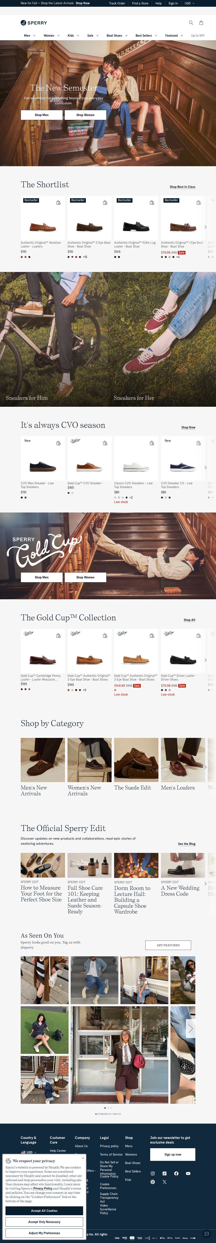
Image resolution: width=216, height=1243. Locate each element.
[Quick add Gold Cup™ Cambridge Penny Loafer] (58, 635)
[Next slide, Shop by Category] (205, 767)
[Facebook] (176, 1173)
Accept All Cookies (44, 1210)
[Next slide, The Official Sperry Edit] (205, 883)
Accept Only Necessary (44, 1222)
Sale (90, 35)
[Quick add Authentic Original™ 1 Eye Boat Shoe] (198, 202)
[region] (108, 227)
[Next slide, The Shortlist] (205, 227)
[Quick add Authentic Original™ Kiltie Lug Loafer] (151, 202)
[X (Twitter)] (164, 1181)
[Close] (83, 1158)
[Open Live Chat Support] (206, 1234)
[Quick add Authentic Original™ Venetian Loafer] (58, 202)
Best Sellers (144, 35)
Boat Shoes (114, 35)
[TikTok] (164, 1173)
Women (49, 35)
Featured (171, 35)
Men (27, 35)
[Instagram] (152, 1173)
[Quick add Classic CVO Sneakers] (151, 443)
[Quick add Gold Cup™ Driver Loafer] (198, 635)
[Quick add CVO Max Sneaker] (58, 443)
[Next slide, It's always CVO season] (205, 467)
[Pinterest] (152, 1181)
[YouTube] (188, 1173)
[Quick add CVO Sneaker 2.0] (198, 443)
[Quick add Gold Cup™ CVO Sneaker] (105, 443)
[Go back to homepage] (34, 22)
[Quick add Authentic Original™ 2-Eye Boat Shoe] (105, 202)
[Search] (191, 23)
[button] (201, 23)
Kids (71, 35)
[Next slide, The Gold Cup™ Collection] (205, 660)
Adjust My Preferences (44, 1233)
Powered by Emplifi (109, 1114)
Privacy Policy (42, 1188)
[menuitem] (34, 35)
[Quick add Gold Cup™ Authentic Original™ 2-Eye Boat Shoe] (105, 635)
